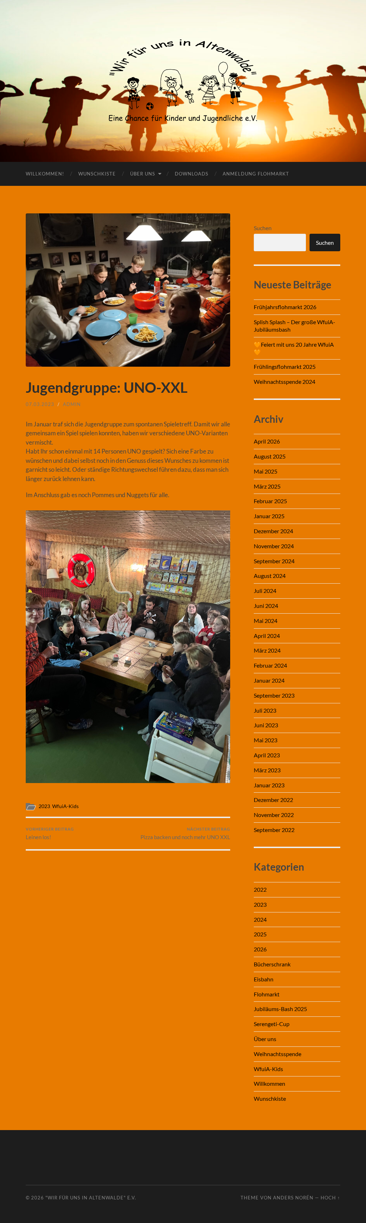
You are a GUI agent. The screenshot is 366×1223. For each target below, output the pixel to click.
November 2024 (274, 546)
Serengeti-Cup (272, 1023)
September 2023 (274, 695)
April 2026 (267, 441)
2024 (260, 919)
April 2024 (267, 635)
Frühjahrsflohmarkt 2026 (285, 306)
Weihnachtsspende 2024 (284, 381)
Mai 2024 (265, 620)
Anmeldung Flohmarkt (256, 174)
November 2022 (274, 814)
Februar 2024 (270, 665)
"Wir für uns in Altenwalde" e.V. (90, 1197)
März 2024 (267, 650)
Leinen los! (50, 834)
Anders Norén (293, 1197)
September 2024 (274, 561)
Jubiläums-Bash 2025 (280, 1008)
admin (72, 404)
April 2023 (267, 755)
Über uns (142, 174)
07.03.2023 (40, 404)
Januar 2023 (269, 785)
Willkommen (269, 1083)
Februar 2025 (270, 500)
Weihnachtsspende (277, 1053)
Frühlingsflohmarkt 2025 (285, 366)
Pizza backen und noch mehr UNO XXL (185, 834)
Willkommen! (45, 174)
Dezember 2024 (273, 531)
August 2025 (270, 456)
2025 (260, 934)
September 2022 (274, 829)
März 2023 (267, 770)
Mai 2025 (265, 471)
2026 (260, 949)
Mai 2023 (265, 740)
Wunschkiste (97, 174)
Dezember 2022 (273, 799)
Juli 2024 (265, 590)
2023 (44, 806)
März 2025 (267, 486)
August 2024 (270, 575)
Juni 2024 (266, 605)
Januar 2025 (269, 516)
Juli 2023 (265, 710)
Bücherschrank (272, 964)
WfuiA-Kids (65, 806)
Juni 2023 (266, 725)
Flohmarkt (267, 994)
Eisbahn (263, 979)
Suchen (263, 227)
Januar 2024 (269, 680)
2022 (260, 889)
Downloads (191, 174)
